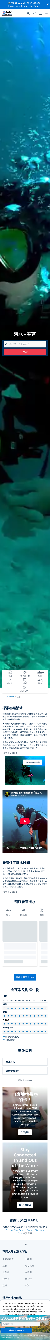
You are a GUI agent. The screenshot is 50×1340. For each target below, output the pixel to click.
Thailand (10, 696)
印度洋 (5, 1278)
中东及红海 (8, 1259)
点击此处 (4, 1337)
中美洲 (28, 1259)
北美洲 (5, 1272)
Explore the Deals (30, 6)
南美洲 (28, 1272)
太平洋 (28, 1278)
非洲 (27, 1285)
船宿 (8, 914)
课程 (42, 914)
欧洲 (4, 1285)
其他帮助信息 (12, 1070)
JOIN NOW (25, 1204)
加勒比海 (29, 1265)
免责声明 (27, 1233)
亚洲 (4, 1265)
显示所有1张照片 (32, 762)
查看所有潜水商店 (25, 977)
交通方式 (10, 1061)
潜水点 (23, 914)
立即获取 (24, 1132)
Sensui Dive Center (16, 1230)
